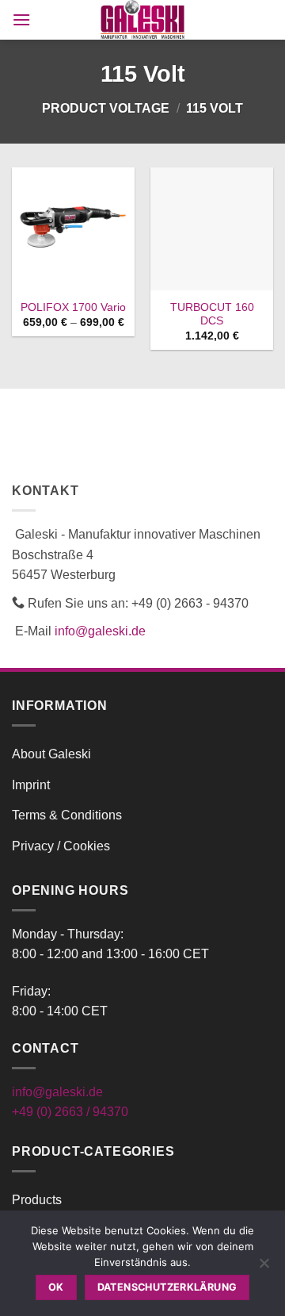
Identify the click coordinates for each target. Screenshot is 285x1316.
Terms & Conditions (67, 815)
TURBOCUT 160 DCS (212, 314)
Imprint (31, 785)
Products (37, 1200)
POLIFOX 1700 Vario (73, 307)
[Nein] (263, 1267)
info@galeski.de (100, 631)
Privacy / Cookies (61, 846)
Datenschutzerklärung (167, 1287)
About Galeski (51, 754)
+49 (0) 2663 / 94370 (70, 1111)
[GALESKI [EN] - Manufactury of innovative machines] (142, 20)
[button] (21, 19)
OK (56, 1287)
